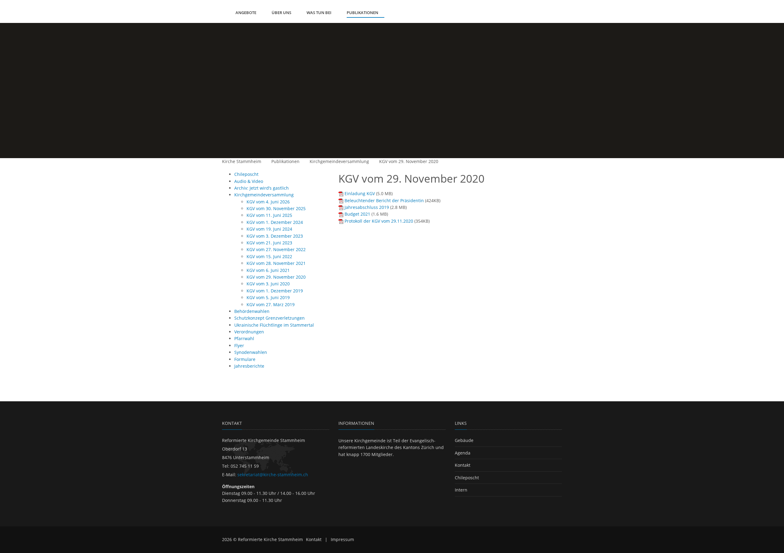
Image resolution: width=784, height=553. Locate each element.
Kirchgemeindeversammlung (339, 161)
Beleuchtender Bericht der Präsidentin (384, 200)
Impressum (342, 539)
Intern (461, 490)
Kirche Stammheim (241, 161)
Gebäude (464, 440)
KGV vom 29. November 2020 (408, 161)
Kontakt (462, 465)
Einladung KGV (360, 193)
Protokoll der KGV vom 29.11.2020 (379, 221)
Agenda (462, 453)
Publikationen (285, 161)
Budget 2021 (357, 214)
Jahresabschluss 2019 (367, 207)
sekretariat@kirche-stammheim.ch (272, 474)
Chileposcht (467, 478)
